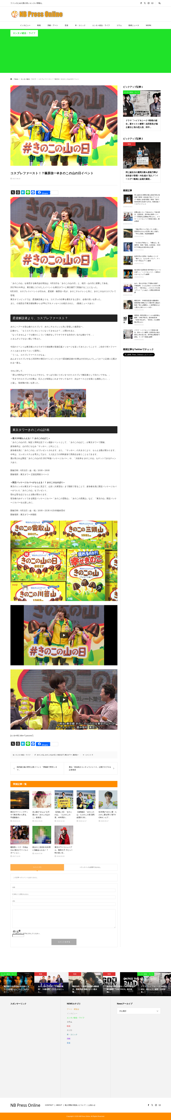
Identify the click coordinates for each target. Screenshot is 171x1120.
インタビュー (25, 25)
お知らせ (91, 1105)
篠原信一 (76, 755)
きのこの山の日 (50, 755)
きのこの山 (40, 755)
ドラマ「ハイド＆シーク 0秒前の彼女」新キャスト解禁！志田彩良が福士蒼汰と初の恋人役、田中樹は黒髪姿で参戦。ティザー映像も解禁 (147, 333)
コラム (119, 25)
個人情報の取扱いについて (75, 1105)
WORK (148, 25)
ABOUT (59, 1105)
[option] (17, 984)
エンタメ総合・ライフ (101, 25)
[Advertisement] (85, 55)
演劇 (68, 1039)
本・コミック (80, 25)
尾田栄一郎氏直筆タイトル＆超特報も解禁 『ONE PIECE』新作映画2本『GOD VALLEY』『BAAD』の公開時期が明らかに (147, 318)
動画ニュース (134, 25)
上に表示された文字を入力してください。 (26, 933)
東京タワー (68, 755)
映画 (39, 25)
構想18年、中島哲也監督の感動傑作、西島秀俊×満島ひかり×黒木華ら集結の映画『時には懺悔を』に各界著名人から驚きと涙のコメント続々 (147, 304)
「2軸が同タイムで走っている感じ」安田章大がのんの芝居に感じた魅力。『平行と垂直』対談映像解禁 (147, 231)
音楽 (66, 25)
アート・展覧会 (73, 1009)
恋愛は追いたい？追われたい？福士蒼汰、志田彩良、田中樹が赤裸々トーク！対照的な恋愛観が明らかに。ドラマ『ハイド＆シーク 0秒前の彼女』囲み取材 (147, 216)
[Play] (64, 635)
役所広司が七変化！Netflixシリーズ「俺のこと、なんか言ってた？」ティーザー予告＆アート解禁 (147, 258)
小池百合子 (60, 755)
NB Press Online (25, 1105)
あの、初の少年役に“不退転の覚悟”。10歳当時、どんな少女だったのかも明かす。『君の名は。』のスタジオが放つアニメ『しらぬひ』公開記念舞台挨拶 (147, 288)
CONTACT (49, 1105)
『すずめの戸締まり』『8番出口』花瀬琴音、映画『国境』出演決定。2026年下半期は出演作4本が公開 (147, 245)
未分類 (69, 1030)
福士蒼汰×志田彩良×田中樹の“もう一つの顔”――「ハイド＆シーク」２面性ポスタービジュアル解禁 (147, 272)
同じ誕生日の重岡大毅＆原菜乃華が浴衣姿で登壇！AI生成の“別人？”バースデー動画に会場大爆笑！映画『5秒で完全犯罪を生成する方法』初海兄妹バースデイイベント (147, 199)
